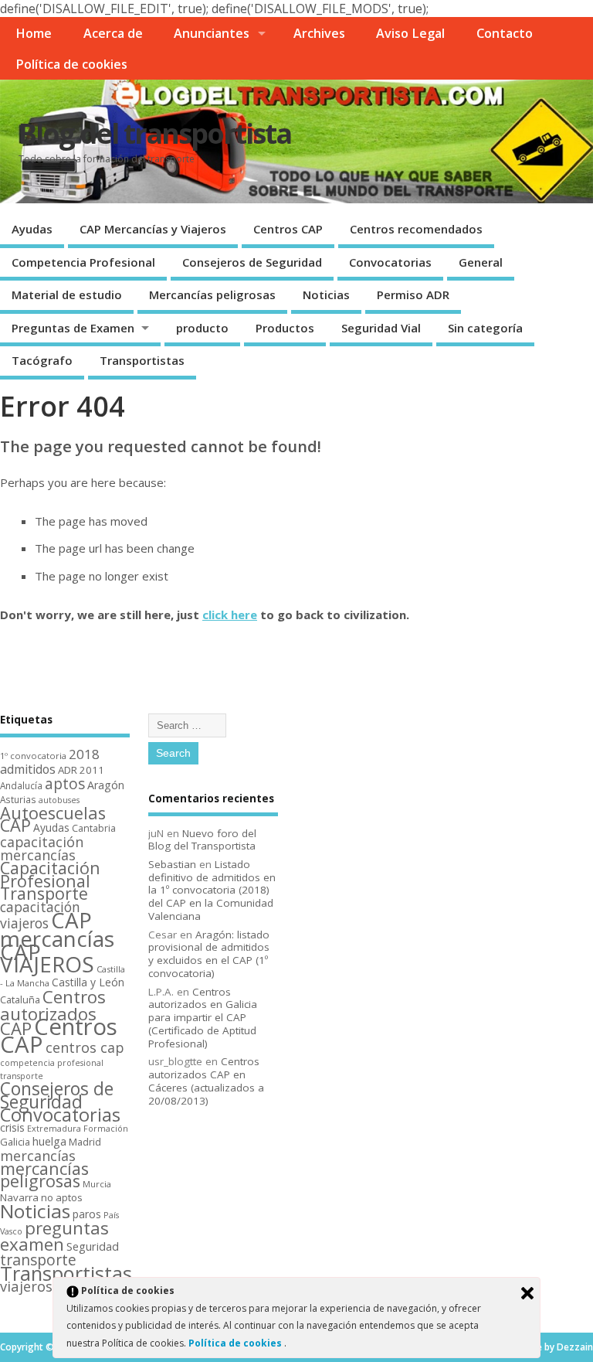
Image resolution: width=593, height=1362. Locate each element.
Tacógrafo (42, 360)
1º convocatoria (33, 755)
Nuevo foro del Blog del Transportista (202, 839)
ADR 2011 (81, 770)
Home (33, 33)
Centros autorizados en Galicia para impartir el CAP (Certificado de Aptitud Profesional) (202, 1017)
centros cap (85, 1047)
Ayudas (32, 229)
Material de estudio (67, 294)
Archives (319, 33)
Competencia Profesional (83, 262)
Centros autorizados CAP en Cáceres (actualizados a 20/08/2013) (206, 1080)
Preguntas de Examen (73, 327)
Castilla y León (88, 982)
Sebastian (172, 864)
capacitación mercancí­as (41, 848)
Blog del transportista (155, 133)
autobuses (59, 800)
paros (87, 1214)
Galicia (15, 1142)
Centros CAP (288, 229)
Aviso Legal (410, 33)
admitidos (28, 769)
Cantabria (94, 828)
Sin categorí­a (485, 327)
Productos (285, 327)
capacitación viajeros (40, 914)
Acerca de (113, 33)
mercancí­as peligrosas (44, 1175)
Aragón (105, 785)
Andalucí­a (21, 785)
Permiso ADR (413, 294)
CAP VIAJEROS (47, 958)
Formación (105, 1128)
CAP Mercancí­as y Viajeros (153, 229)
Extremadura (54, 1128)
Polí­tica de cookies (71, 64)
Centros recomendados (416, 229)
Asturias (18, 799)
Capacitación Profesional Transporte (50, 880)
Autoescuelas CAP (53, 819)
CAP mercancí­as (57, 929)
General (481, 262)
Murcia (97, 1184)
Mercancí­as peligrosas (212, 294)
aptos (65, 784)
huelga (49, 1141)
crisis (12, 1127)
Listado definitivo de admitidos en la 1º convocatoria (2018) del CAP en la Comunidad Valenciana (212, 890)
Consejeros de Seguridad (252, 262)
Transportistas (142, 360)
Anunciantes (211, 33)
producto (202, 327)
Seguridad (92, 1246)
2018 (84, 754)
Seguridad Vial (381, 327)
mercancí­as (38, 1155)
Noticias (326, 294)
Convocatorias (390, 262)
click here (229, 614)
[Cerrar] (527, 1293)
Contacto (504, 33)
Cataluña (20, 999)
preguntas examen (54, 1236)
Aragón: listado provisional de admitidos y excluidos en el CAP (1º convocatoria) (208, 954)
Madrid (85, 1142)
